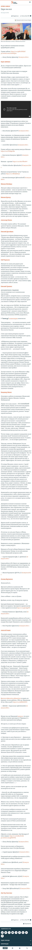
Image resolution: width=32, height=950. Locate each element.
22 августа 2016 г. (24, 57)
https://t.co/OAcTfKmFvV (20, 161)
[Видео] (20, 948)
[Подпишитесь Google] (2, 932)
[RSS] (23, 932)
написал (20, 716)
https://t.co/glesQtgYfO (23, 608)
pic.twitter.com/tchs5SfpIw (8, 53)
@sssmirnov (17, 698)
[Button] (14, 16)
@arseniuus (10, 698)
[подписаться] (2, 936)
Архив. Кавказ (5, 6)
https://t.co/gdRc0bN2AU (18, 51)
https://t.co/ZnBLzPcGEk (17, 836)
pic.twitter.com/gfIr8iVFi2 (8, 838)
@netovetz (4, 698)
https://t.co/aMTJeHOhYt (20, 702)
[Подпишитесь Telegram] (16, 932)
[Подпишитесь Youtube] (12, 932)
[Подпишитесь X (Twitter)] (9, 932)
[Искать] (27, 948)
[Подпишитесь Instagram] (19, 932)
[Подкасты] (26, 932)
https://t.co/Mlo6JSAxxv (13, 174)
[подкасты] (12, 948)
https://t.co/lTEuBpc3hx (8, 151)
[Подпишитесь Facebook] (5, 932)
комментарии (13, 318)
